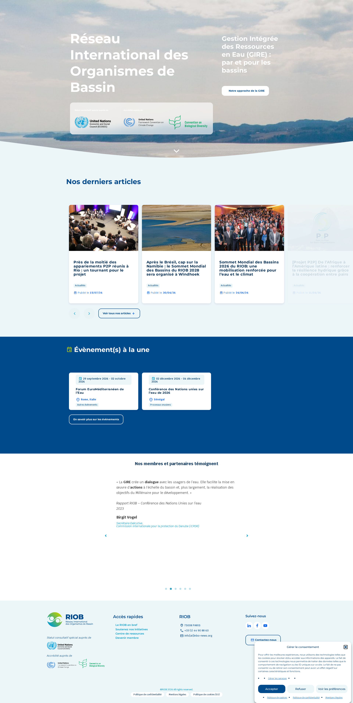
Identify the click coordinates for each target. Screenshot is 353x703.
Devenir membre (127, 637)
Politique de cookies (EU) (206, 694)
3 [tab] (176, 589)
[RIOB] (70, 626)
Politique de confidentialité (306, 697)
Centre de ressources (129, 633)
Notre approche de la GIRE (246, 90)
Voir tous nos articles (117, 313)
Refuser (300, 689)
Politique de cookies (277, 697)
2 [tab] (172, 589)
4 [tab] (181, 589)
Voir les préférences (331, 689)
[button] (345, 647)
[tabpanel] (176, 518)
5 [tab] (186, 589)
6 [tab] (191, 589)
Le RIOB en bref (126, 625)
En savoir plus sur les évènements (96, 419)
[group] (103, 254)
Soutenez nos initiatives (131, 629)
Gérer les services (277, 678)
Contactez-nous (265, 639)
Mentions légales (334, 697)
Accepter (271, 689)
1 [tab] (167, 589)
